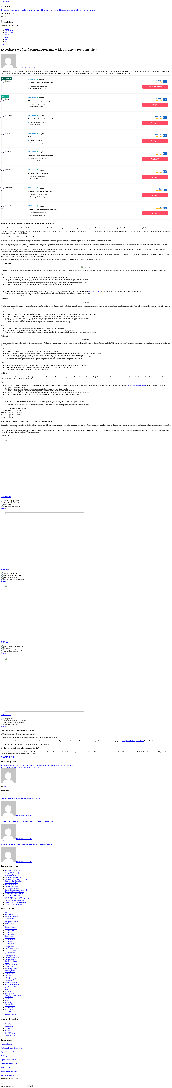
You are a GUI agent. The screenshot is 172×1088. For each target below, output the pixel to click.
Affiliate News (9, 918)
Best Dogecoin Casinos (12, 872)
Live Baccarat (9, 973)
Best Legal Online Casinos (13, 895)
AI (5, 41)
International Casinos (11, 968)
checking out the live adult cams (137, 385)
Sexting (7, 34)
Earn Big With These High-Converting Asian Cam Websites (21, 798)
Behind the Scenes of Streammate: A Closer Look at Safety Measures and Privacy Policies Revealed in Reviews (37, 765)
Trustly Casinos (9, 1007)
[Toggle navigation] (1, 20)
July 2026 (8, 1023)
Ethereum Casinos (10, 950)
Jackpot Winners (10, 970)
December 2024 (10, 1034)
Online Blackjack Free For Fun (14, 901)
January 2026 (9, 1027)
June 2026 (8, 1025)
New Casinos (9, 981)
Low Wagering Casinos (12, 979)
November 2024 (10, 1036)
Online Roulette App (11, 883)
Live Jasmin (6, 497)
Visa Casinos (9, 1011)
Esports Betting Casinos (12, 948)
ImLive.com (6, 715)
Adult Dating (9, 32)
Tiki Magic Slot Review (12, 886)
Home (7, 29)
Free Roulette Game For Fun (14, 893)
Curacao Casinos (10, 945)
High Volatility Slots (11, 964)
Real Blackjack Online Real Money (16, 902)
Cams (6, 36)
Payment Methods (10, 986)
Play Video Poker (10, 884)
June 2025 (8, 1030)
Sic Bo (7, 1000)
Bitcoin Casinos (10, 923)
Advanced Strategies (11, 916)
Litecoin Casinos (10, 972)
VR (6, 39)
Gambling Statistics (11, 959)
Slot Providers (9, 1004)
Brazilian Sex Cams (94, 291)
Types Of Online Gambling (13, 904)
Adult (6, 913)
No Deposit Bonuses (11, 982)
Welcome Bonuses (10, 1015)
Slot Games (8, 1002)
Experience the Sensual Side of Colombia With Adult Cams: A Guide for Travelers (28, 821)
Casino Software (10, 938)
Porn (6, 38)
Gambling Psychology (12, 957)
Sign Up (3, 508)
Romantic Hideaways (7, 13)
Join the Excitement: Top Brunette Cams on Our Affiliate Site (20, 767)
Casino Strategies (10, 939)
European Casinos (10, 952)
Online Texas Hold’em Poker (14, 897)
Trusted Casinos (10, 1006)
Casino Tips (8, 941)
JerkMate (5, 642)
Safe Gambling (9, 993)
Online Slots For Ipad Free (13, 877)
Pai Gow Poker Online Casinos (14, 892)
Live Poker (8, 977)
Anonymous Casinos (11, 922)
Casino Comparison (11, 929)
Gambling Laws (10, 956)
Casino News (9, 932)
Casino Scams (9, 936)
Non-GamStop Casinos (12, 984)
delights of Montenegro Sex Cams (133, 741)
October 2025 (9, 1028)
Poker (6, 988)
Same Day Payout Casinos (13, 995)
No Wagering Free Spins (12, 874)
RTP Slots (8, 991)
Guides (7, 963)
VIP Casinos (9, 1009)
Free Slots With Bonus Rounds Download (18, 899)
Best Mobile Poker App (12, 876)
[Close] (2, 1084)
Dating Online (9, 947)
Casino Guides (9, 930)
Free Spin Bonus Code (12, 888)
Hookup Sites (9, 30)
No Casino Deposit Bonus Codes (15, 870)
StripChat (5, 569)
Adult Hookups (9, 914)
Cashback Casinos (10, 927)
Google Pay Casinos (11, 961)
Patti (19, 68)
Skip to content (5, 1)
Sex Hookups (9, 997)
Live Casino (8, 975)
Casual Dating (9, 943)
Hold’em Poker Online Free (13, 881)
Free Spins (8, 954)
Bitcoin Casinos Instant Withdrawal (16, 890)
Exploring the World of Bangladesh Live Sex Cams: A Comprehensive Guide (26, 844)
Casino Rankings (10, 934)
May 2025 (8, 1032)
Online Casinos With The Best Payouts (17, 879)
